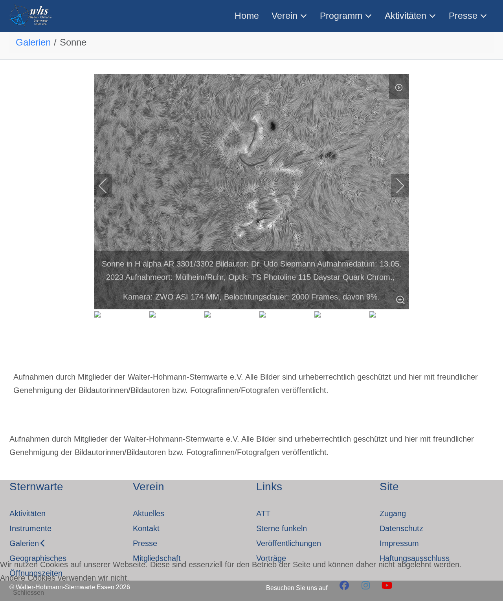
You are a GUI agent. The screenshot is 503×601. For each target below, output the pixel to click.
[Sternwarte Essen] (31, 16)
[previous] (108, 185)
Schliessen (28, 592)
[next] (395, 185)
